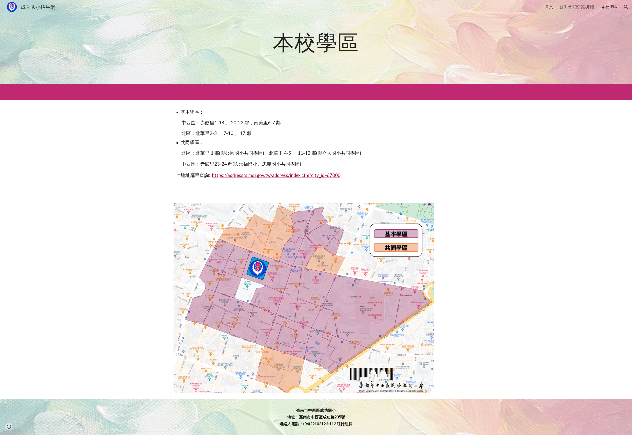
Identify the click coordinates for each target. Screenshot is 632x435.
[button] (626, 7)
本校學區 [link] (609, 6)
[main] (316, 41)
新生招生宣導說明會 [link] (577, 6)
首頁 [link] (549, 6)
